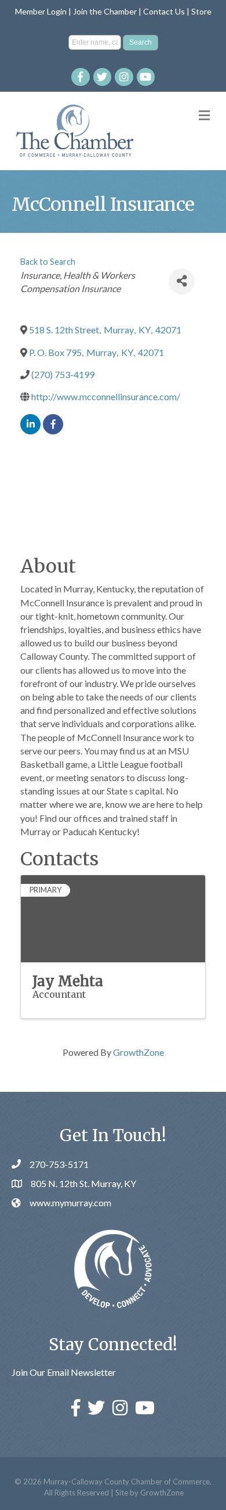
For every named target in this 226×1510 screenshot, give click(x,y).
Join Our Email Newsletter (64, 1372)
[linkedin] (30, 424)
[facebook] (53, 424)
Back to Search (47, 262)
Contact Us (164, 11)
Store (201, 11)
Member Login (41, 11)
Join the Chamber (105, 11)
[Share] (182, 281)
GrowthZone (138, 1052)
